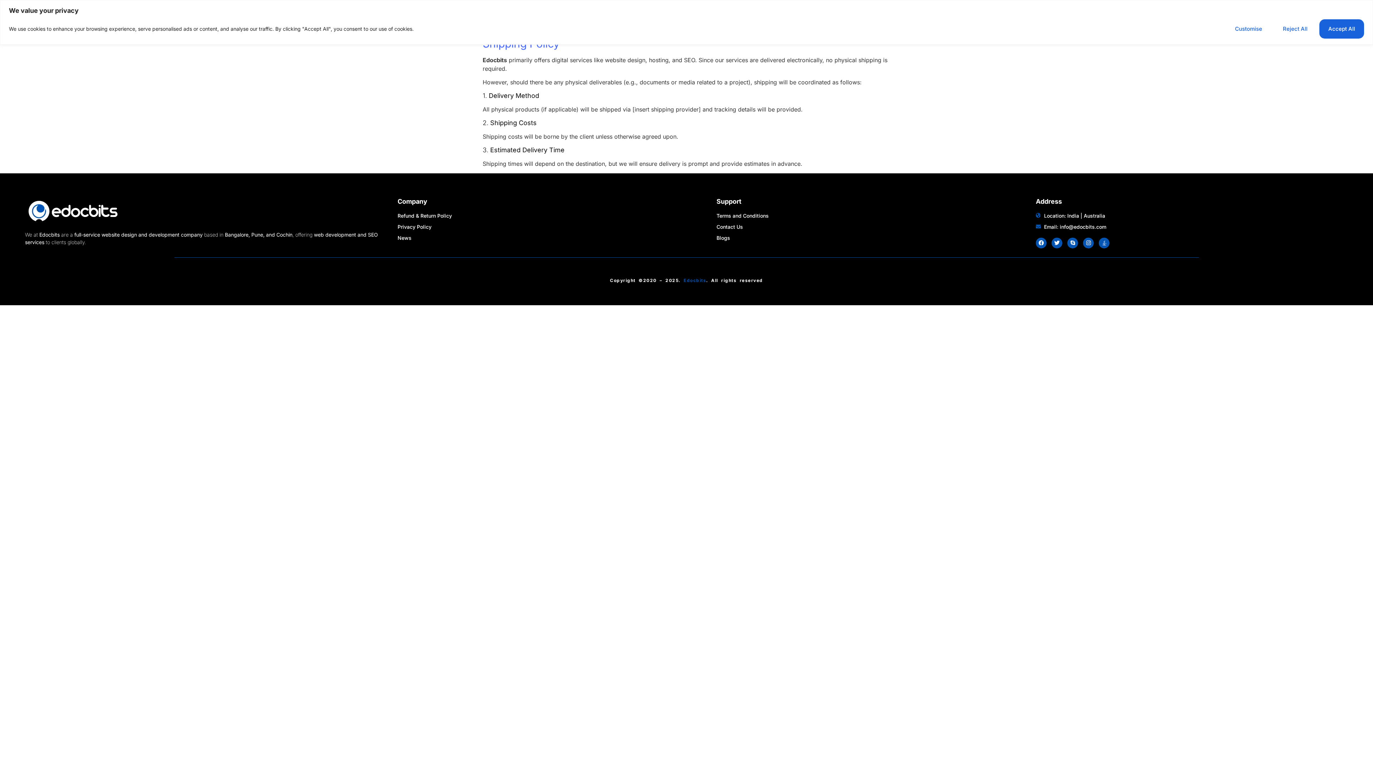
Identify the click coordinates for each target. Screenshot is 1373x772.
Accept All (1341, 28)
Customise (1248, 28)
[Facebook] (1041, 243)
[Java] (1104, 243)
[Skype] (1072, 243)
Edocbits (695, 280)
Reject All (1295, 28)
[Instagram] (1088, 243)
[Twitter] (1057, 243)
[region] (686, 22)
